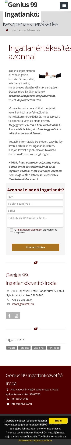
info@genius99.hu (23, 304)
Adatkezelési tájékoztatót (29, 229)
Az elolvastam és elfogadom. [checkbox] (35, 231)
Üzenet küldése (35, 247)
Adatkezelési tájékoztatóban (35, 440)
